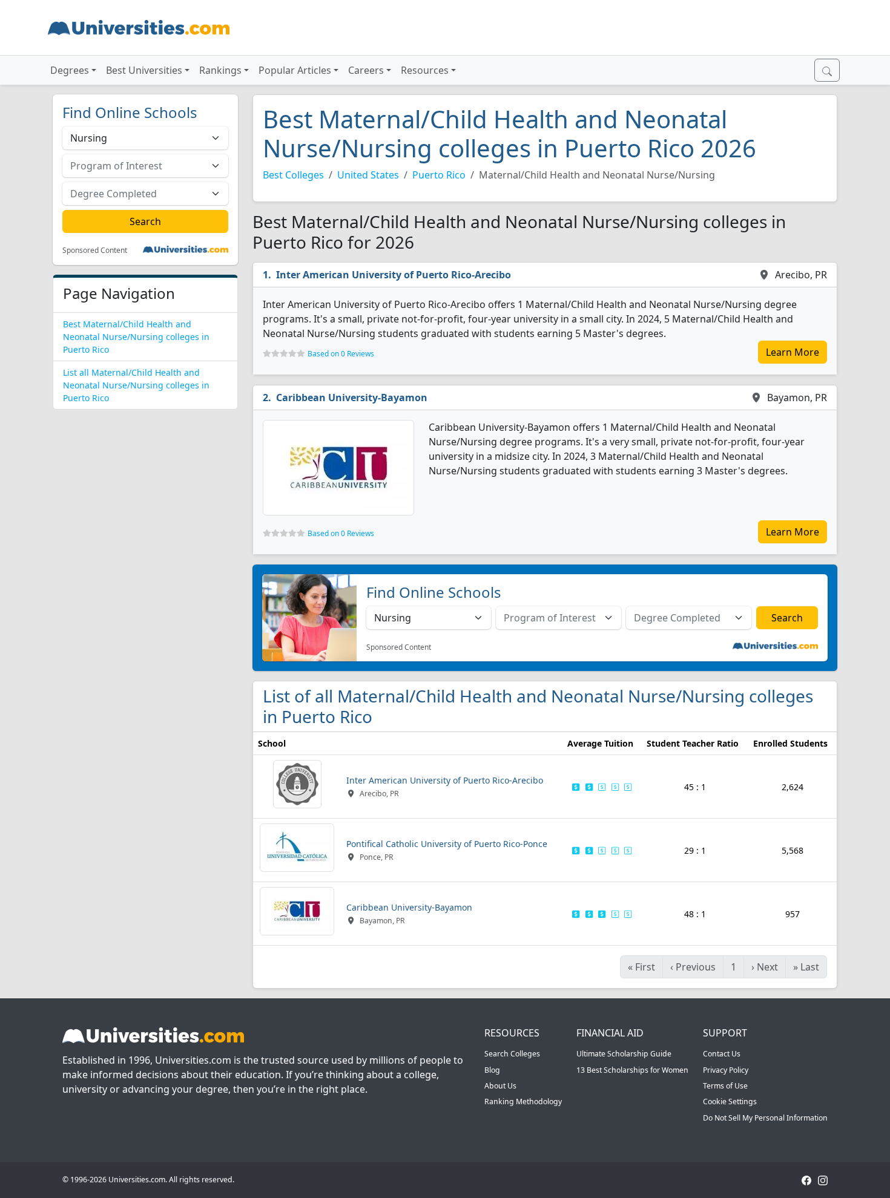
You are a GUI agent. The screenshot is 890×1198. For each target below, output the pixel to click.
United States (368, 175)
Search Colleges (512, 1054)
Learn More (792, 352)
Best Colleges (293, 175)
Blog (492, 1070)
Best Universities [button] (144, 70)
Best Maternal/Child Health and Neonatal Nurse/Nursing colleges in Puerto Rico (136, 336)
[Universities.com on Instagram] (823, 1179)
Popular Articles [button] (295, 70)
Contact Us (721, 1054)
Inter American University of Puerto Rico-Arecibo (393, 274)
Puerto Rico (439, 175)
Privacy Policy (725, 1070)
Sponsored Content (94, 250)
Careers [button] (366, 70)
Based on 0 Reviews (341, 354)
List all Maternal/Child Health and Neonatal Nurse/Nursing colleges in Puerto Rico (136, 385)
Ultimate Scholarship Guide (623, 1054)
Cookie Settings (730, 1101)
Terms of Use (725, 1086)
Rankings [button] (220, 70)
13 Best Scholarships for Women (632, 1070)
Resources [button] (425, 70)
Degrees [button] (69, 70)
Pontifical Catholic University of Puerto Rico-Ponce (446, 843)
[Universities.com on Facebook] (806, 1179)
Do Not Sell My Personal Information (765, 1118)
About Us (500, 1086)
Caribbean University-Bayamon (351, 397)
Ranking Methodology (523, 1101)
